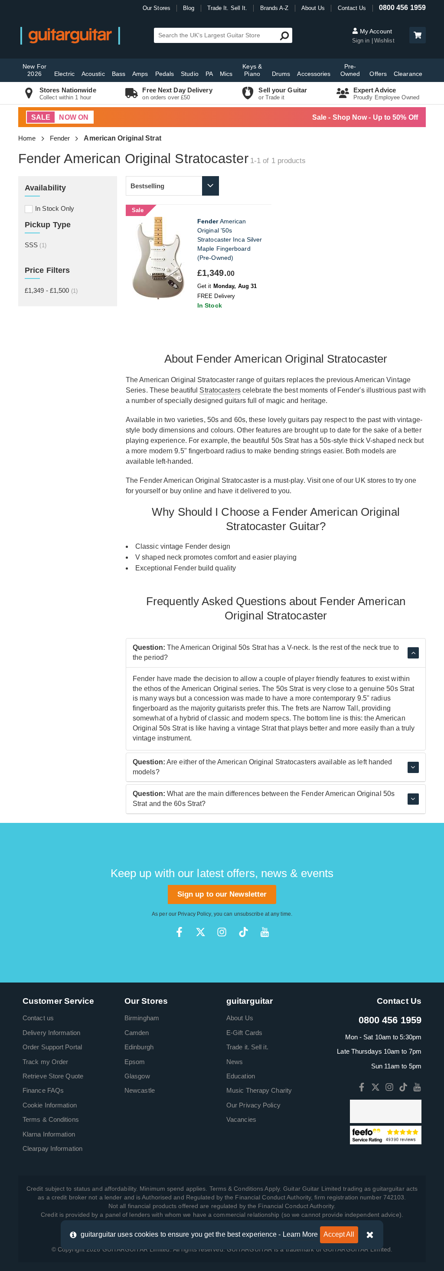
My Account (375, 31)
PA (209, 73)
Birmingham (141, 1018)
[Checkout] (416, 36)
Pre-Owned (350, 70)
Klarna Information (49, 1134)
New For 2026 (34, 70)
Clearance (408, 73)
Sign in (362, 40)
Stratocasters (219, 390)
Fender (60, 138)
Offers (378, 73)
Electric (64, 73)
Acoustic (93, 73)
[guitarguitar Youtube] (265, 932)
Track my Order (45, 1061)
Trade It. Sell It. (227, 8)
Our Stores (156, 8)
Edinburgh (138, 1047)
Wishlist (384, 40)
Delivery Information (51, 1032)
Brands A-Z (274, 8)
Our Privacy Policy (253, 1105)
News (234, 1061)
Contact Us (352, 8)
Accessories (313, 73)
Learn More (300, 1234)
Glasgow (137, 1076)
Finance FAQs (43, 1090)
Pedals (164, 73)
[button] (417, 35)
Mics (226, 73)
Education (240, 1076)
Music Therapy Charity (259, 1090)
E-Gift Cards (244, 1032)
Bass (118, 73)
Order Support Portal (52, 1047)
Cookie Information (50, 1105)
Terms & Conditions (51, 1119)
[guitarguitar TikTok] (243, 932)
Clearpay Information (52, 1148)
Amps (140, 73)
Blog (188, 8)
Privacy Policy (194, 914)
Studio (190, 73)
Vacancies (241, 1119)
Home (27, 138)
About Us (313, 8)
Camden (136, 1032)
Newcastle (139, 1090)
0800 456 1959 (402, 7)
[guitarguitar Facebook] (179, 932)
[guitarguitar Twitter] (201, 932)
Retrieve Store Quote (53, 1076)
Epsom (134, 1061)
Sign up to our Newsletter (222, 894)
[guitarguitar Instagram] (222, 932)
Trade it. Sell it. (247, 1047)
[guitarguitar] (70, 35)
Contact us (38, 1018)
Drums (281, 73)
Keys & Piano (252, 70)
